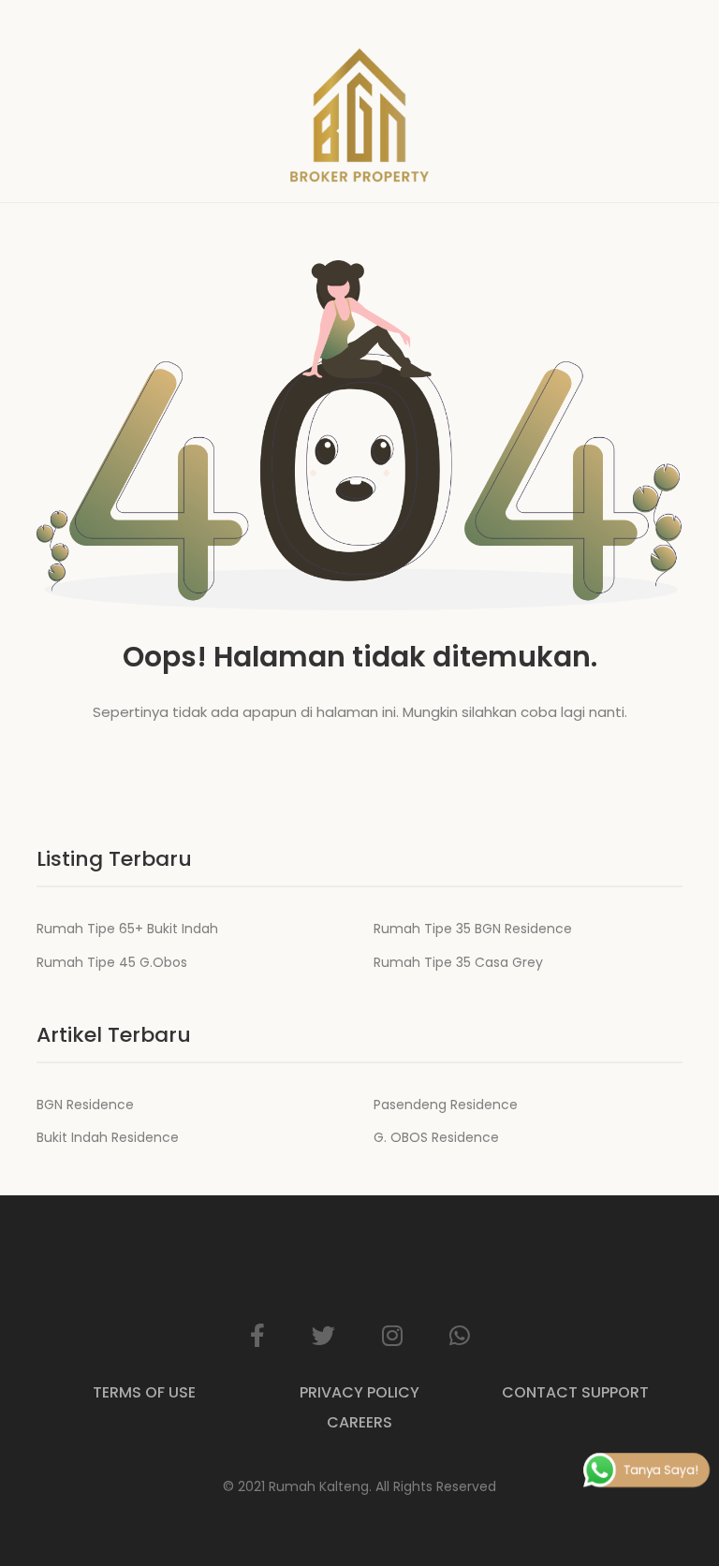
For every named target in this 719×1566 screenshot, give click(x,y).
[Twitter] (323, 1335)
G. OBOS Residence (436, 1137)
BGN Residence (85, 1104)
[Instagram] (392, 1335)
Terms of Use (144, 1392)
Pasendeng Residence (446, 1104)
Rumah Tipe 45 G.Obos (112, 962)
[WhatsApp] (459, 1335)
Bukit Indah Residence (108, 1137)
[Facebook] (257, 1335)
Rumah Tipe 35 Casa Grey (458, 962)
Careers (359, 1422)
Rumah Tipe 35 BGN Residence (473, 928)
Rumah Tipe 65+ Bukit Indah (127, 928)
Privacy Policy (359, 1392)
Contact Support (575, 1392)
